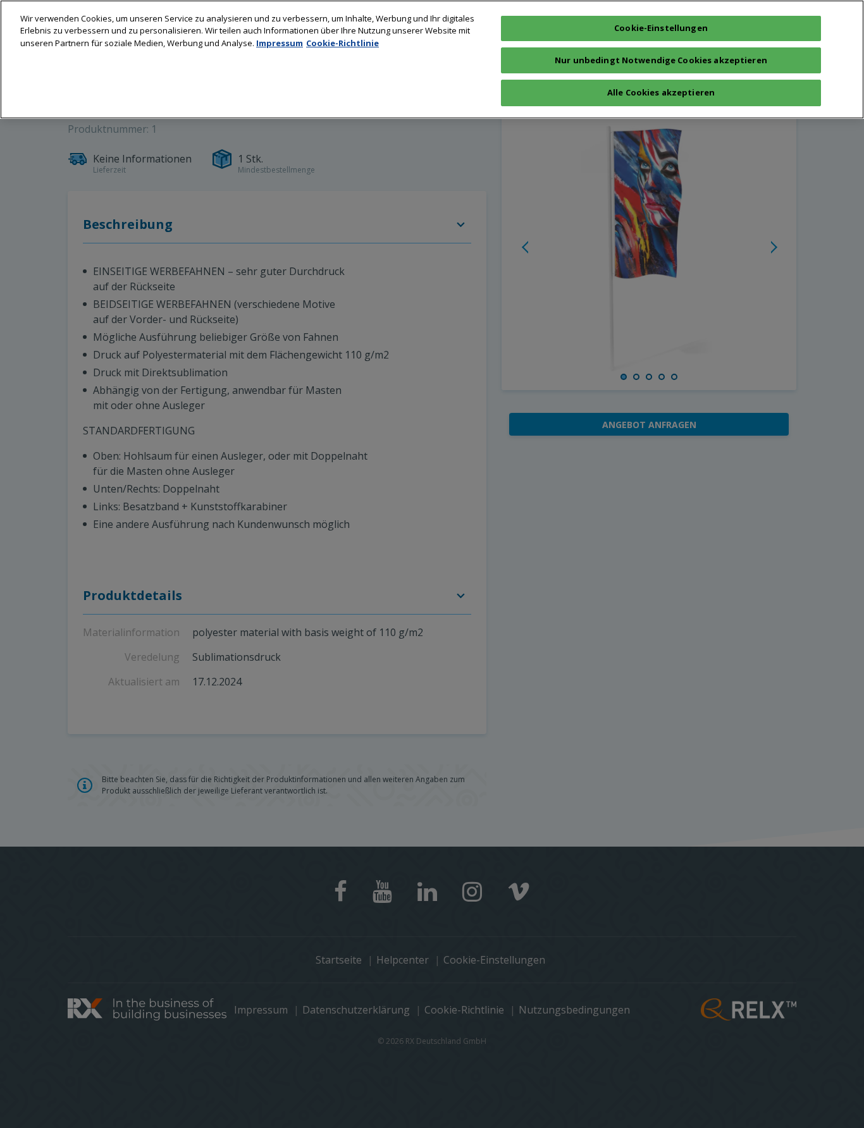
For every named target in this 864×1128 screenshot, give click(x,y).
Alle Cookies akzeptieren (661, 92)
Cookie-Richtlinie (342, 43)
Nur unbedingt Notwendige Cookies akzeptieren (661, 60)
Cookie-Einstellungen (661, 28)
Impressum (279, 43)
